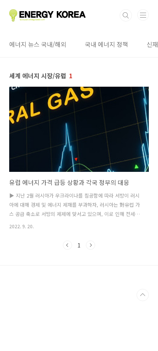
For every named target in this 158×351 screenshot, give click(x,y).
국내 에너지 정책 (106, 44)
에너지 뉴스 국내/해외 (37, 44)
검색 (126, 15)
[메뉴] (143, 15)
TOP (143, 295)
